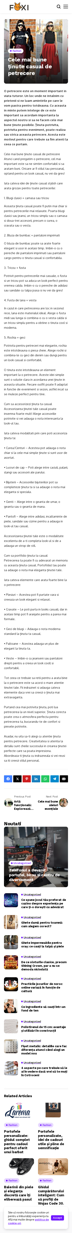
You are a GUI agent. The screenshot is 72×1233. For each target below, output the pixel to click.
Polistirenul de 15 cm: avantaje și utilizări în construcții (43, 1028)
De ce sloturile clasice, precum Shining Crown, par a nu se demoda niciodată (44, 965)
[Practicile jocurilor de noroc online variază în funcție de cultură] (11, 984)
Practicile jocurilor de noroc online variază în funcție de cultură (41, 987)
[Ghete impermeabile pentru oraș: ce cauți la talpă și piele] (11, 942)
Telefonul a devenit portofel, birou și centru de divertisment (34, 875)
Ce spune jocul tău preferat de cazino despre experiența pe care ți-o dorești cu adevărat (43, 903)
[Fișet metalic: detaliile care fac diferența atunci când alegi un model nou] (11, 1046)
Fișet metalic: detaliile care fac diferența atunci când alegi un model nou (44, 1049)
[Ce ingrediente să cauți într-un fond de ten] (11, 1006)
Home (13, 24)
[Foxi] (19, 7)
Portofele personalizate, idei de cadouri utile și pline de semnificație (51, 1139)
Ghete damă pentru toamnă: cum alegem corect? (42, 924)
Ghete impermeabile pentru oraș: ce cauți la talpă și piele (42, 944)
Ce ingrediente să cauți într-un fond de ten (43, 1008)
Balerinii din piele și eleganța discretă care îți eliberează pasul (18, 1193)
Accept (57, 1217)
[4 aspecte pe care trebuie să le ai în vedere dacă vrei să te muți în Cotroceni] (11, 1068)
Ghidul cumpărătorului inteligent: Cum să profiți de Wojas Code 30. (51, 1195)
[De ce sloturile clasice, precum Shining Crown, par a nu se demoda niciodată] (11, 962)
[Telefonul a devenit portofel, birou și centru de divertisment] (36, 857)
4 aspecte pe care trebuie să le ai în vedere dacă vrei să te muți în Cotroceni (44, 1071)
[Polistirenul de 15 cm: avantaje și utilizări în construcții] (11, 1026)
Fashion (26, 24)
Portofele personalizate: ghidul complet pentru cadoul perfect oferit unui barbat (17, 1141)
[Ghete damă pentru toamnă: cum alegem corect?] (11, 922)
